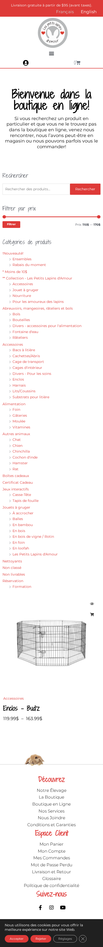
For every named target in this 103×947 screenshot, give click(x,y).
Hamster (20, 463)
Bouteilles (21, 320)
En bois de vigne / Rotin (33, 537)
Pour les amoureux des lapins (38, 302)
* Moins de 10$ (14, 272)
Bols (16, 314)
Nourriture (21, 296)
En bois (18, 531)
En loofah (20, 548)
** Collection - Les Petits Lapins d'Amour (37, 278)
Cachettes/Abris (26, 356)
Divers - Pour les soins (31, 374)
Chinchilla (21, 451)
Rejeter (41, 939)
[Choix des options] (92, 614)
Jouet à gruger (25, 290)
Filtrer (11, 224)
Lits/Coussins (24, 391)
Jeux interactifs (15, 489)
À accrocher (23, 513)
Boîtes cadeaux (15, 476)
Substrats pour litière (30, 397)
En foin (18, 542)
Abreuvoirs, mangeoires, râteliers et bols (37, 308)
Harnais (19, 385)
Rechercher (85, 189)
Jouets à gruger (16, 507)
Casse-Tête (21, 495)
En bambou (22, 525)
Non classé (11, 568)
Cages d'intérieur (27, 368)
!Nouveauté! (13, 253)
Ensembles (22, 259)
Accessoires (22, 284)
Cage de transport (28, 362)
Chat (16, 440)
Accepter (17, 939)
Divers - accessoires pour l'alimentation (47, 326)
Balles (17, 519)
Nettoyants (12, 561)
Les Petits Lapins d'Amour (35, 554)
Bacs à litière (23, 350)
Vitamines (21, 427)
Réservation (12, 581)
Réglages (65, 939)
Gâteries (19, 415)
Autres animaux (16, 434)
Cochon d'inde (25, 457)
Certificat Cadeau (17, 482)
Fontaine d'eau (25, 332)
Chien (17, 446)
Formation (21, 587)
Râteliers (20, 337)
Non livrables (13, 574)
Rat (15, 469)
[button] (52, 53)
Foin (16, 409)
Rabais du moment (29, 265)
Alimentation (14, 404)
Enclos (18, 379)
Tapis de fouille (25, 501)
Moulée (18, 421)
